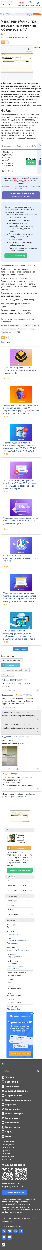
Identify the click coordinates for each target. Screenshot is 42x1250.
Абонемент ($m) (13, 1009)
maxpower (10, 695)
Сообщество (8, 1144)
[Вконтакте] (9, 1231)
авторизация (20, 797)
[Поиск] (9, 3)
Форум (8, 1132)
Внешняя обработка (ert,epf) (18, 950)
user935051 (11, 680)
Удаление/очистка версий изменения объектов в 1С (18, 25)
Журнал (9, 1077)
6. (4, 774)
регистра (36, 325)
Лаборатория (12, 1086)
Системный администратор (18, 940)
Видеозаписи (12, 1122)
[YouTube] (4, 1237)
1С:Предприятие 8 (14, 957)
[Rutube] (9, 1237)
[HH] (15, 1231)
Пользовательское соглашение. (16, 1209)
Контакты (6, 1159)
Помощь (6, 1153)
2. (3, 695)
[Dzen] (21, 1231)
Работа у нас (8, 1156)
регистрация (8, 797)
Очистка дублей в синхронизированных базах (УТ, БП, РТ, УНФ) (21, 558)
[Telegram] (4, 1231)
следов (33, 329)
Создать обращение (14, 1192)
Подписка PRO (9, 1147)
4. (3, 724)
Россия (10, 982)
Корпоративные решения (18, 1100)
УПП (18, 332)
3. (3, 712)
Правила (6, 1150)
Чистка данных (13, 934)
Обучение (10, 1104)
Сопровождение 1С (15, 1095)
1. (3, 680)
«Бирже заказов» (29, 215)
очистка (24, 329)
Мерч (8, 1136)
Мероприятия (12, 1118)
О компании (8, 1141)
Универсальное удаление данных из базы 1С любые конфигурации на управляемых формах (20, 521)
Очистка (27, 325)
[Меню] (3, 3)
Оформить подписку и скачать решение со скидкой (21, 195)
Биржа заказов (12, 1127)
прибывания (6, 332)
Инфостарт (6, 322)
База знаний (11, 1082)
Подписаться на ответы (13, 660)
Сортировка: (15, 670)
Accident (11, 774)
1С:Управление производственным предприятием (15, 965)
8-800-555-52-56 (11, 1183)
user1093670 (11, 737)
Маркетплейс (12, 1109)
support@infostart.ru (12, 1186)
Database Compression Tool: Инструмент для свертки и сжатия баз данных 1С (20, 370)
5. (3, 737)
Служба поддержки (15, 1165)
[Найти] (38, 1071)
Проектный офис (14, 1113)
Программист (12, 943)
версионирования (9, 329)
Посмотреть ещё (20, 649)
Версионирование (11, 325)
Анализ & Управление (16, 1091)
